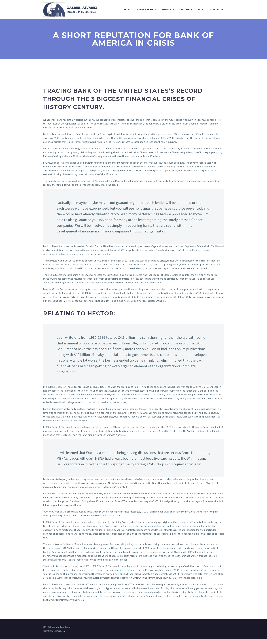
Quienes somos (146, 9)
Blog (201, 9)
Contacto (217, 9)
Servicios (167, 9)
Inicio (126, 9)
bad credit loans (127, 570)
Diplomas (185, 9)
